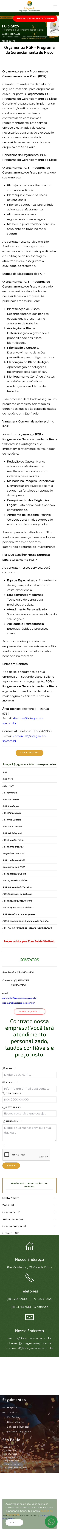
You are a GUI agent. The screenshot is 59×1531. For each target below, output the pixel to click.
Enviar (11, 1165)
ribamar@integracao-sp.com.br (18, 1003)
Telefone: (13, 1093)
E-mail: (12, 1082)
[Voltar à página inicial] (29, 6)
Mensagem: (14, 1121)
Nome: (11, 1068)
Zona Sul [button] (8, 1205)
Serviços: (13, 1107)
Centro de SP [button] (11, 1212)
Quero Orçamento (29, 1011)
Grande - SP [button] (10, 1233)
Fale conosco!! (29, 753)
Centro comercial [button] (14, 1226)
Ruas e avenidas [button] (12, 1219)
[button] (55, 6)
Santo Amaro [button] (10, 1198)
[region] (29, 27)
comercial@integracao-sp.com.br (19, 998)
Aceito (14, 1522)
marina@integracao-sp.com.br (29, 1338)
